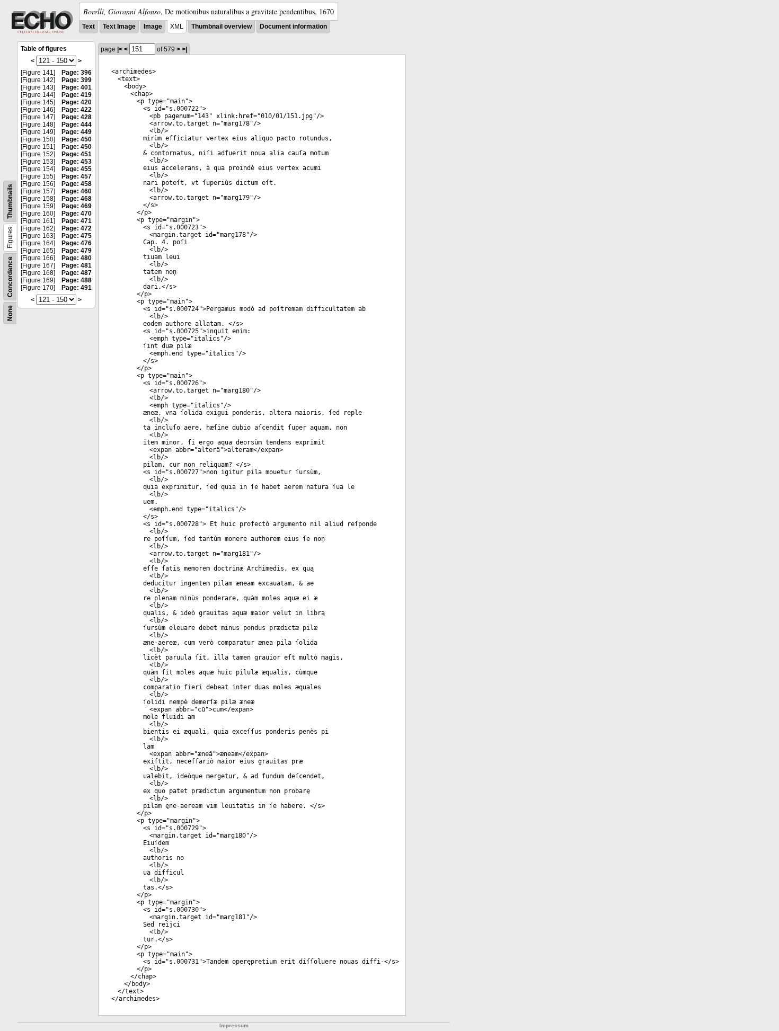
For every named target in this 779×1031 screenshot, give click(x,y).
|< (119, 49)
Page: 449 (76, 132)
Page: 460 (76, 191)
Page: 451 (76, 154)
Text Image (119, 26)
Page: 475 (76, 235)
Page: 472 (76, 228)
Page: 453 (76, 161)
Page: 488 (76, 280)
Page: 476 (76, 243)
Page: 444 (76, 124)
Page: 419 (76, 95)
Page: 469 (76, 206)
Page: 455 (76, 169)
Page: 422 (76, 109)
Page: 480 (76, 258)
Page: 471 (76, 221)
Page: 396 (76, 72)
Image (153, 26)
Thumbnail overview (221, 26)
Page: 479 (76, 250)
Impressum (234, 1025)
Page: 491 (76, 287)
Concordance (10, 276)
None (10, 313)
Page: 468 (76, 198)
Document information (293, 26)
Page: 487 (76, 273)
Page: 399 (76, 80)
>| (184, 49)
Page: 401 (76, 87)
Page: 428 (76, 117)
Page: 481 (76, 265)
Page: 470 (76, 213)
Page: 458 (76, 184)
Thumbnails (10, 201)
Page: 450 (76, 139)
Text (88, 26)
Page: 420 (76, 102)
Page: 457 (76, 176)
